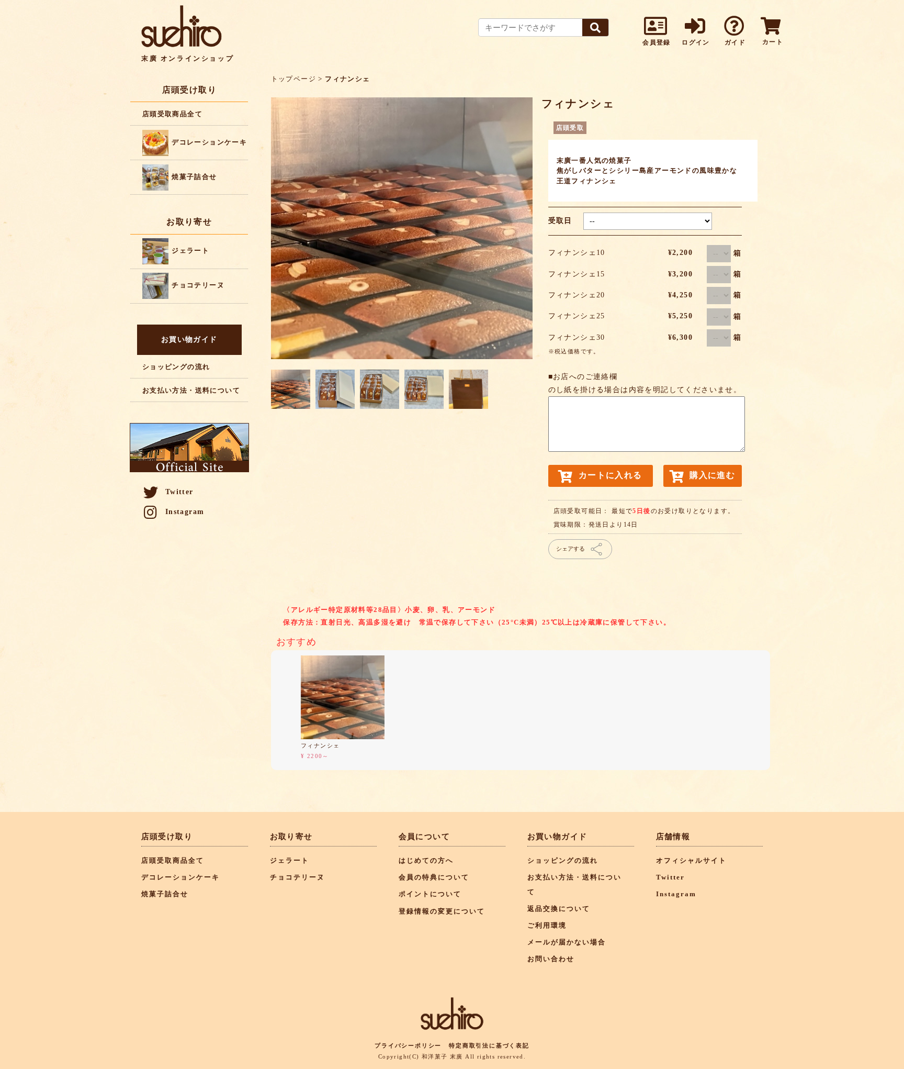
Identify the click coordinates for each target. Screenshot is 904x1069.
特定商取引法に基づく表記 (489, 1045)
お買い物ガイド (189, 339)
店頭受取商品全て (172, 114)
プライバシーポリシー (408, 1045)
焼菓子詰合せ (193, 177)
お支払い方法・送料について (191, 390)
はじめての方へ (426, 860)
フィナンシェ (320, 745)
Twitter (179, 492)
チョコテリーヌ (197, 285)
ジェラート (189, 250)
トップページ (293, 79)
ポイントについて (430, 894)
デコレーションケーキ (208, 142)
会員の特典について (434, 877)
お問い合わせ (550, 959)
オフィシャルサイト (691, 860)
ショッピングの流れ (176, 367)
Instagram (185, 512)
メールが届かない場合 (566, 942)
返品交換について (558, 908)
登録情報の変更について (442, 911)
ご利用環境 (547, 925)
